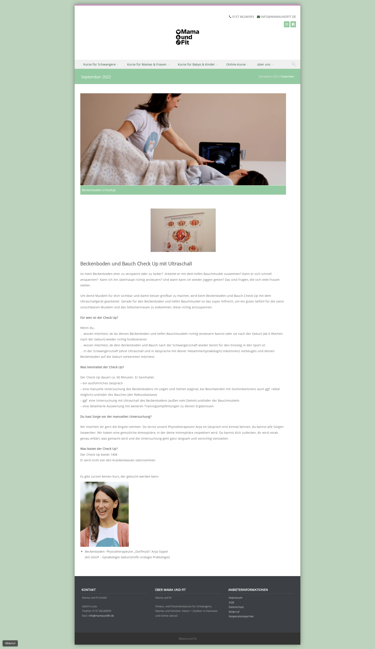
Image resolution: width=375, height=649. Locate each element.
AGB (231, 602)
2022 (276, 76)
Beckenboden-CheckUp (99, 190)
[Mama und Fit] (187, 38)
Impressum (235, 597)
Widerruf (234, 611)
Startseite (264, 76)
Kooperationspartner (241, 616)
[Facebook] (293, 24)
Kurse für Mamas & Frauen (146, 64)
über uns (263, 64)
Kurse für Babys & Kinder (196, 64)
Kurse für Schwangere (99, 64)
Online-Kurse (236, 64)
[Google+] (286, 24)
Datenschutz (236, 607)
